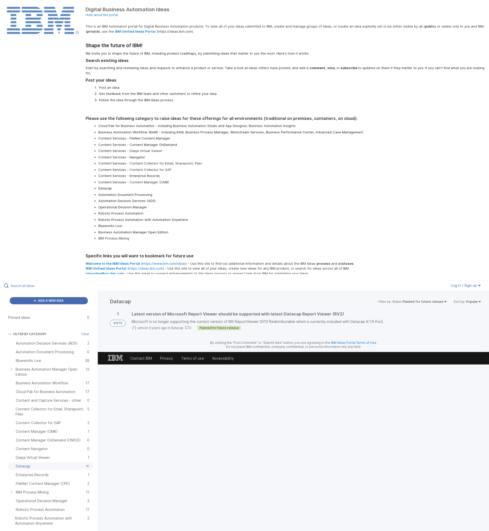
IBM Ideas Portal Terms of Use (353, 343)
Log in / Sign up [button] (464, 285)
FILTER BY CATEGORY (29, 334)
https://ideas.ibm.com (146, 268)
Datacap (177, 328)
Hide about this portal (102, 15)
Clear (85, 334)
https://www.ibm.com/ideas (164, 263)
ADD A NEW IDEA (50, 300)
